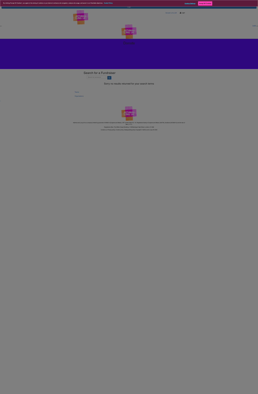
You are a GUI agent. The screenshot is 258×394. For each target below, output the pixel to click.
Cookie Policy (108, 3)
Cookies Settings (190, 3)
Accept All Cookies (205, 3)
